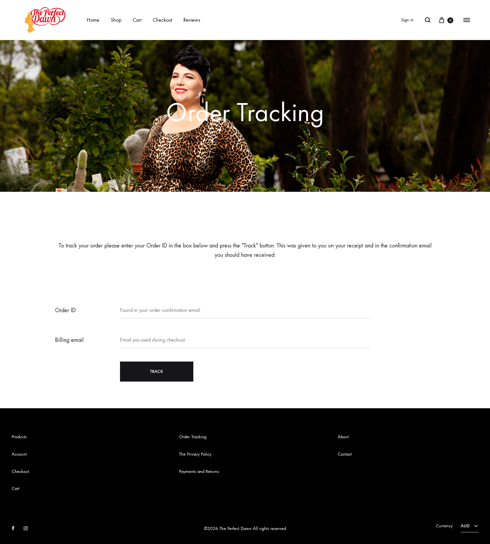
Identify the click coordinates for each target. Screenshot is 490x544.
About (343, 437)
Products (19, 437)
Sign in (407, 20)
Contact (345, 454)
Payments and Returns (199, 471)
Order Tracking (192, 437)
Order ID (65, 310)
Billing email (69, 340)
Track (156, 371)
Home (93, 20)
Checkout (162, 20)
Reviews (191, 20)
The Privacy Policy (195, 454)
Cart (137, 20)
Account (19, 454)
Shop (116, 20)
